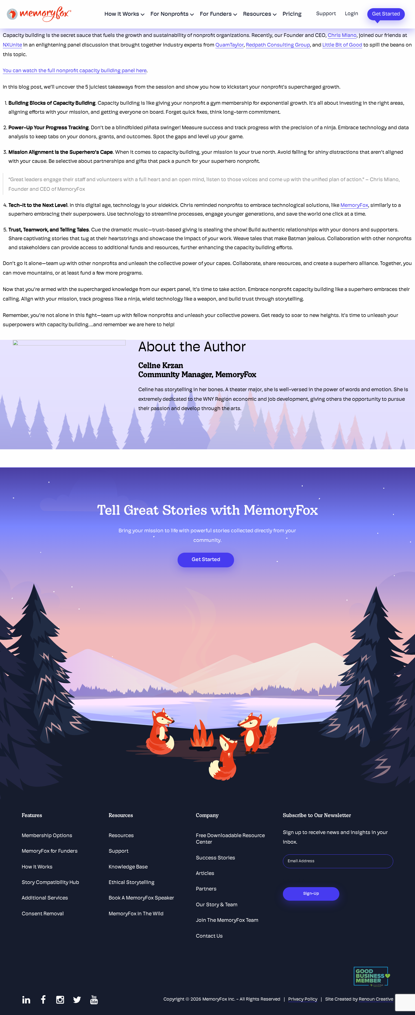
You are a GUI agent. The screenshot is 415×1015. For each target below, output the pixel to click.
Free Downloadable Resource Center (230, 839)
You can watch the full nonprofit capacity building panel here (75, 71)
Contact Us (209, 936)
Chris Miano (342, 35)
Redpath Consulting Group (278, 45)
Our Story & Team (216, 905)
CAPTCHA (294, 880)
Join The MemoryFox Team (227, 920)
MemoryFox (354, 205)
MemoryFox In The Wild (136, 914)
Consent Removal (43, 914)
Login (351, 14)
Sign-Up (311, 894)
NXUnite (12, 45)
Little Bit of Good (342, 45)
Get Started (386, 14)
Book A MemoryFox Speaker (141, 898)
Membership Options (47, 836)
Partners (206, 889)
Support (326, 14)
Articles (205, 873)
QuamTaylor (229, 45)
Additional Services (45, 898)
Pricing (292, 14)
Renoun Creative (376, 999)
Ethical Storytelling (131, 882)
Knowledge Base (128, 867)
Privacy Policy (302, 999)
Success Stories (215, 858)
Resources (257, 14)
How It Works (121, 14)
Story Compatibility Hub (50, 882)
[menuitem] (123, 14)
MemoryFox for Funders (50, 851)
